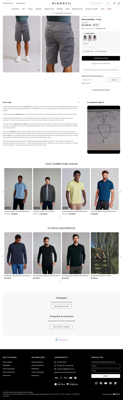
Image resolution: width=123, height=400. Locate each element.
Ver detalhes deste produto (101, 90)
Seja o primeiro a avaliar (61, 306)
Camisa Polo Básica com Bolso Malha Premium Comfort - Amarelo (75, 212)
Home (53, 13)
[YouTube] (105, 383)
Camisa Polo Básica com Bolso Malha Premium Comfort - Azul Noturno (103, 212)
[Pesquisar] (108, 3)
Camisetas (38, 9)
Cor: (88, 33)
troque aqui (20, 3)
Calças (67, 9)
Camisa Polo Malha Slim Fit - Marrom (101, 275)
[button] (118, 3)
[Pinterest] (110, 383)
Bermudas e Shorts (77, 9)
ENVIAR (105, 376)
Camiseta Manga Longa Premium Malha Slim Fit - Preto (47, 276)
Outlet (109, 9)
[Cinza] (90, 38)
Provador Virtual (89, 51)
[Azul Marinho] (85, 38)
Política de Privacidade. (27, 392)
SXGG (108, 47)
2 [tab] (61, 217)
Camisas (30, 9)
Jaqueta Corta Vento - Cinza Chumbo (43, 211)
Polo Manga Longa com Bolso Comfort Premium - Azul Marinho (18, 276)
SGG (103, 47)
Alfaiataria (60, 9)
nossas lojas (8, 3)
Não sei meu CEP (86, 83)
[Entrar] (114, 3)
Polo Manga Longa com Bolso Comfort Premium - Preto (75, 276)
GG (99, 47)
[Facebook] (100, 383)
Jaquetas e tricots (49, 9)
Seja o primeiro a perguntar (61, 327)
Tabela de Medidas (101, 51)
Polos (23, 9)
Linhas (103, 9)
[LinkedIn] (115, 383)
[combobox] (99, 3)
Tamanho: (86, 43)
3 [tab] (63, 217)
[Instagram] (96, 383)
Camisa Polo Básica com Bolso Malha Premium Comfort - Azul (17, 212)
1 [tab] (60, 217)
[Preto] (95, 38)
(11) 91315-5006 (61, 362)
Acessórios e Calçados (92, 9)
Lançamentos (15, 9)
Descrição (7, 102)
